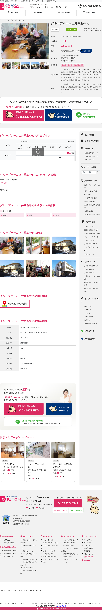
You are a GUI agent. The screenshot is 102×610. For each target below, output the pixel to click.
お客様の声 (87, 309)
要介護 (70, 65)
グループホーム (89, 160)
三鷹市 (31, 590)
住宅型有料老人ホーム (91, 153)
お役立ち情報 (88, 316)
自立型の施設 (88, 211)
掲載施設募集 (89, 339)
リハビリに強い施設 (90, 198)
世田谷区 (9, 590)
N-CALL (49, 609)
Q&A (85, 250)
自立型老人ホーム (29, 568)
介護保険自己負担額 (90, 244)
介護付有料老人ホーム (91, 156)
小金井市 (38, 590)
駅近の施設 (87, 194)
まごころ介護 (61, 606)
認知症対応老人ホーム (30, 559)
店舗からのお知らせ (90, 323)
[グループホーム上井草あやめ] (25, 41)
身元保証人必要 (78, 65)
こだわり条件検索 (92, 141)
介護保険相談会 (89, 273)
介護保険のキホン (90, 269)
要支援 (64, 65)
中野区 (15, 590)
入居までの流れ (89, 226)
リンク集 (87, 313)
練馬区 (20, 590)
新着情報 (87, 320)
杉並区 (2, 590)
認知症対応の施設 (90, 201)
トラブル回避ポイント (91, 247)
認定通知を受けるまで (91, 230)
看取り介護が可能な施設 (92, 214)
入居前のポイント (90, 240)
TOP (1, 20)
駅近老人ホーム (28, 551)
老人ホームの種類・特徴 (92, 233)
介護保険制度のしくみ (91, 266)
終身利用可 (4, 183)
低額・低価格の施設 (90, 191)
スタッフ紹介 (88, 306)
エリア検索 (89, 135)
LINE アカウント (91, 331)
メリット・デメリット (91, 237)
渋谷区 (26, 590)
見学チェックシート (90, 254)
